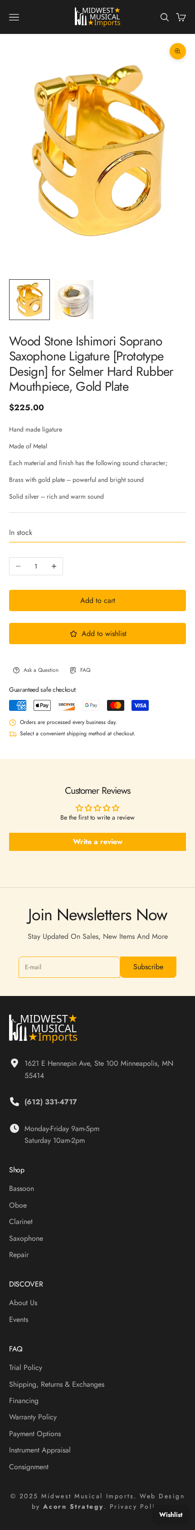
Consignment (29, 1467)
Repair (19, 1254)
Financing (24, 1400)
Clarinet (21, 1221)
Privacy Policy (136, 1506)
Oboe (18, 1205)
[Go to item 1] (29, 299)
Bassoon (21, 1188)
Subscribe (148, 967)
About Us (23, 1302)
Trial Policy (25, 1367)
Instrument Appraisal (40, 1450)
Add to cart (97, 600)
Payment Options (35, 1433)
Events (18, 1319)
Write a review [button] (97, 841)
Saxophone (26, 1238)
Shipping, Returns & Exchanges (56, 1384)
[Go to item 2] (74, 299)
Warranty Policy (33, 1417)
